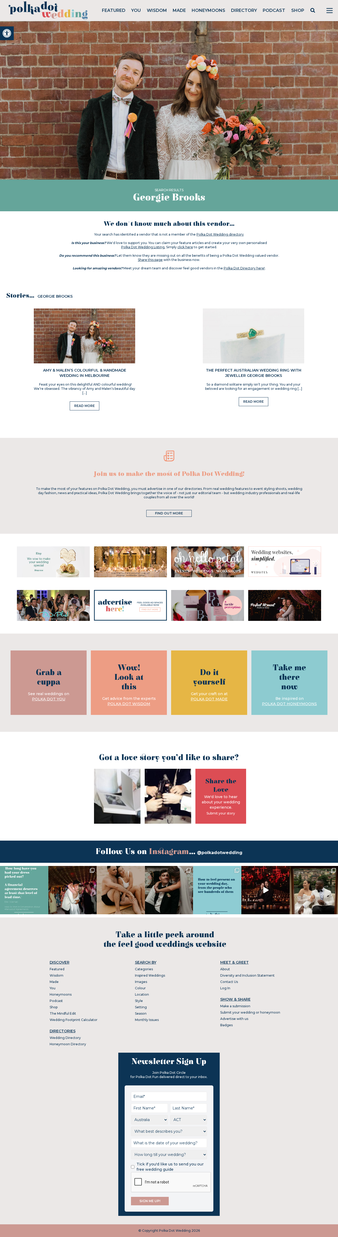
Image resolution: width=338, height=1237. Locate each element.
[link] (7, 33)
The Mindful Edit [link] (63, 1013)
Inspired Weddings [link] (150, 975)
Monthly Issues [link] (147, 1020)
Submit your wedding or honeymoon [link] (250, 1012)
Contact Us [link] (229, 982)
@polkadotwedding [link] (219, 852)
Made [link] (179, 10)
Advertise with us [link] (234, 1019)
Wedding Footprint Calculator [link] (73, 1020)
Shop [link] (297, 10)
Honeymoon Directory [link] (68, 1044)
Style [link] (139, 1001)
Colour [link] (140, 988)
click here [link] (185, 247)
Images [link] (141, 982)
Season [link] (141, 1013)
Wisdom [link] (157, 10)
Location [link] (142, 994)
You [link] (136, 10)
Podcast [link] (274, 10)
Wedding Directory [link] (65, 1038)
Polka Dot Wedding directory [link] (220, 234)
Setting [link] (141, 1007)
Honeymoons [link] (208, 10)
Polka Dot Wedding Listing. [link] (143, 247)
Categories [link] (144, 969)
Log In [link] (225, 988)
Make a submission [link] (235, 1006)
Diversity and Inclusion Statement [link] (247, 975)
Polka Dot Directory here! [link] (244, 268)
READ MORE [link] (84, 406)
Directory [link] (244, 10)
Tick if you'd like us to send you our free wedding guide (170, 1167)
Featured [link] (113, 10)
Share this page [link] (150, 260)
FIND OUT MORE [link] (169, 513)
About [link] (225, 969)
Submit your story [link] (220, 813)
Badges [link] (226, 1025)
